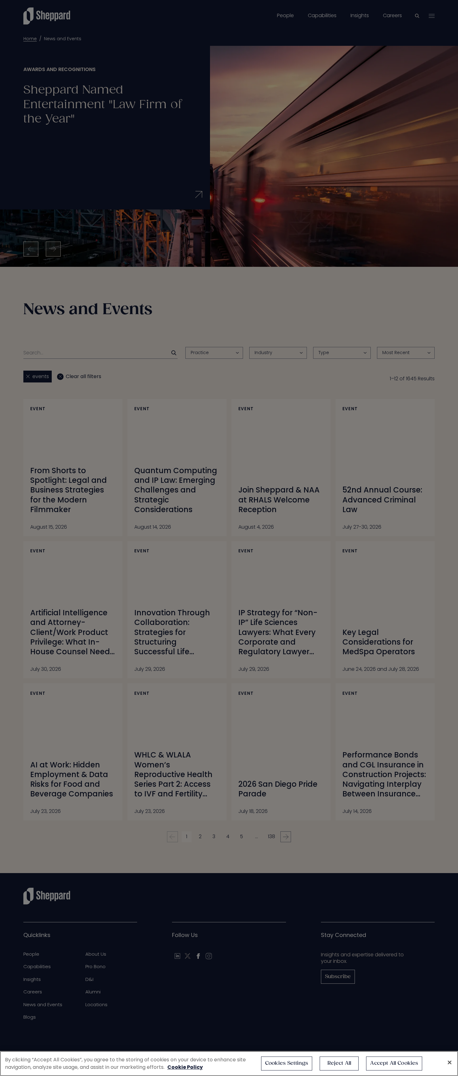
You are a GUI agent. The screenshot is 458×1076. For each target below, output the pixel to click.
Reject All (339, 1063)
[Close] (449, 1062)
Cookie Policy (185, 1067)
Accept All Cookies (394, 1063)
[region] (229, 1063)
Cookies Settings (286, 1063)
